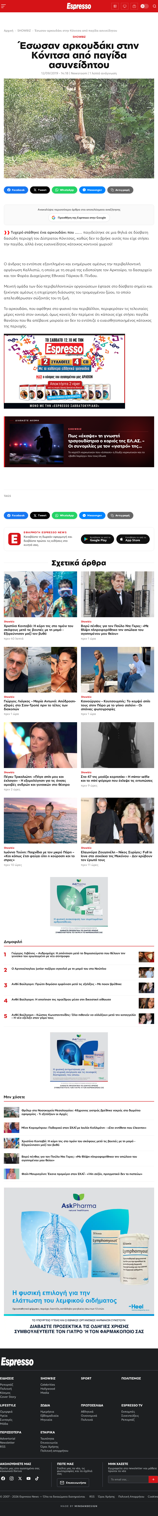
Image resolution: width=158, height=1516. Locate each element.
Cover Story (8, 1397)
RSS (2, 1446)
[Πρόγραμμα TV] (124, 6)
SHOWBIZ (79, 36)
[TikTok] (37, 1478)
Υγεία (4, 1415)
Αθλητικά (87, 1411)
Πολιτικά (87, 1419)
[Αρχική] (17, 1361)
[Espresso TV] (134, 6)
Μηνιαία (46, 1419)
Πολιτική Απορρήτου (131, 1496)
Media (44, 1392)
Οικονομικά (89, 1415)
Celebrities (47, 1384)
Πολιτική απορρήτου (54, 1450)
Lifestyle (8, 1405)
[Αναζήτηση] (154, 6)
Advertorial (7, 1438)
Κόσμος (5, 1392)
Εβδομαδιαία (49, 1415)
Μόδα (4, 1423)
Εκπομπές (128, 1411)
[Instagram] (11, 1478)
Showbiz (47, 1378)
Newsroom (79, 73)
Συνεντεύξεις (130, 1415)
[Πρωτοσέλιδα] (115, 6)
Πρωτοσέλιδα (92, 1405)
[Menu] (3, 6)
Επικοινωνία (49, 1442)
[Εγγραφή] (153, 1479)
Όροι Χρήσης (49, 1446)
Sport (86, 1378)
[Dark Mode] (144, 6)
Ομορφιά (6, 1411)
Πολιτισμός (131, 1378)
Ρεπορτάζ (6, 1384)
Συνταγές (6, 1419)
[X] (20, 1478)
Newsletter (7, 1442)
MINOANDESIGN (86, 1506)
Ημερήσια (47, 1411)
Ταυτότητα (47, 1438)
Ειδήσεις (7, 1378)
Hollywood (47, 1388)
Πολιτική (6, 1388)
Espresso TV (131, 1405)
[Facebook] (3, 1478)
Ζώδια (45, 1405)
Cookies (153, 1496)
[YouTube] (28, 1478)
